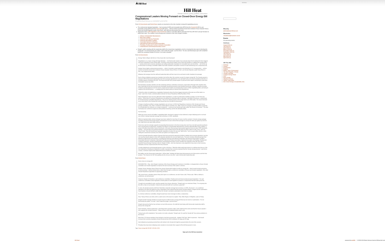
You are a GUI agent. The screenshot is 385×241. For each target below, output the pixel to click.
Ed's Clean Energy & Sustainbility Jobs (233, 81)
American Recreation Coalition (148, 40)
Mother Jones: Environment (230, 70)
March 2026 (227, 49)
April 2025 (227, 57)
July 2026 (226, 46)
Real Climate (226, 77)
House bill (159, 28)
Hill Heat (142, 3)
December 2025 (228, 50)
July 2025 (226, 53)
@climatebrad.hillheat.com (230, 31)
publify (353, 240)
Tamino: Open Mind (228, 80)
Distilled (225, 69)
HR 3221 (154, 228)
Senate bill (194, 27)
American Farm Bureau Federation (149, 39)
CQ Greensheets (143, 24)
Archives (244, 2)
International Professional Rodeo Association (152, 43)
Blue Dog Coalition (145, 37)
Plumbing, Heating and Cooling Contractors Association (155, 45)
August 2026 (227, 45)
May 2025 (227, 56)
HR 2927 (149, 228)
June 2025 (227, 55)
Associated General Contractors (149, 42)
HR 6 (158, 228)
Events (225, 38)
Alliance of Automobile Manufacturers (150, 36)
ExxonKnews (226, 67)
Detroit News (153, 24)
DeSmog (225, 65)
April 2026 (227, 48)
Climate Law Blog (228, 73)
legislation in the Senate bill (156, 31)
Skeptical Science (228, 79)
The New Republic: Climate (230, 72)
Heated (225, 66)
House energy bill (142, 228)
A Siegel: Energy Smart (229, 74)
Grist (224, 76)
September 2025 (228, 52)
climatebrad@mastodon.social (231, 35)
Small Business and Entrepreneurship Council (152, 46)
